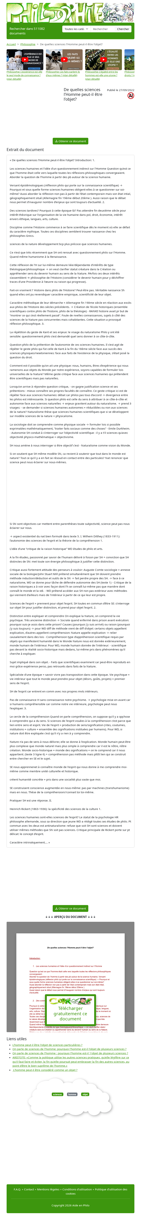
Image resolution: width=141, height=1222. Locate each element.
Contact (29, 1189)
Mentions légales (48, 1189)
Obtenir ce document (72, 141)
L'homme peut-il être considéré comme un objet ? (44, 1070)
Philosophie (27, 44)
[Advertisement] (35, 112)
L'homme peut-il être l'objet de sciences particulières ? (47, 1045)
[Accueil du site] (70, 11)
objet (85, 1094)
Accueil (11, 44)
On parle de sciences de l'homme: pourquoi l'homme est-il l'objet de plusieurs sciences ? (69, 1049)
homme (72, 1094)
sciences (57, 1094)
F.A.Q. (17, 1189)
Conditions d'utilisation (77, 1189)
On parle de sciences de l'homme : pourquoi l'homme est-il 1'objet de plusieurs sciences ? (70, 1053)
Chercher (123, 29)
